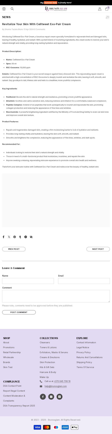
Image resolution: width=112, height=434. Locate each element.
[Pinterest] (14, 236)
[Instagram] (51, 397)
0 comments (39, 29)
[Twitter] (9, 236)
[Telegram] (25, 236)
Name (5, 275)
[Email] (31, 236)
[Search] (12, 9)
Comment (7, 287)
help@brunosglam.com (56, 386)
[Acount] (99, 8)
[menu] (4, 9)
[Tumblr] (20, 236)
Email (61, 275)
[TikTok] (59, 397)
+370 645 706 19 (62, 381)
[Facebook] (3, 236)
